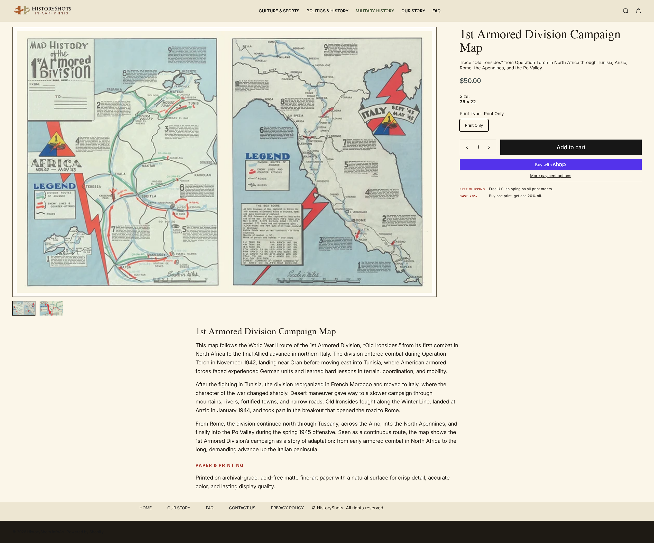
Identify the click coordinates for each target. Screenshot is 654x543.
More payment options (550, 175)
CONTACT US (242, 507)
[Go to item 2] (51, 308)
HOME (146, 507)
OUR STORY (178, 507)
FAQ (210, 507)
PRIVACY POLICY (287, 507)
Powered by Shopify (85, 531)
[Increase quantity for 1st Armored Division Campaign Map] (490, 147)
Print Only (474, 125)
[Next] (423, 174)
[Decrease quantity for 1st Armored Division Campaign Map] (466, 147)
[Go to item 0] (23, 308)
